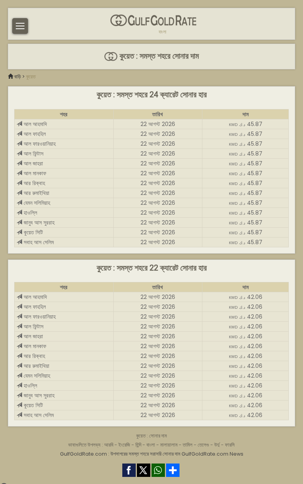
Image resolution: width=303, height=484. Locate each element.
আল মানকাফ (34, 173)
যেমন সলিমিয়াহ (36, 203)
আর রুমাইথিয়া (35, 193)
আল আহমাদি (34, 124)
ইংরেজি (124, 444)
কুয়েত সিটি (32, 232)
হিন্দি (138, 444)
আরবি (108, 444)
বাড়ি (17, 76)
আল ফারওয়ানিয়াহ (39, 144)
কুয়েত (31, 76)
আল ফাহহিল (34, 134)
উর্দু (217, 444)
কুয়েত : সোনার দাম (151, 435)
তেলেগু (203, 444)
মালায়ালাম (169, 444)
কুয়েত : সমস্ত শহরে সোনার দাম (158, 56)
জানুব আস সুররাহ (38, 222)
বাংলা (162, 32)
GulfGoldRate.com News (212, 454)
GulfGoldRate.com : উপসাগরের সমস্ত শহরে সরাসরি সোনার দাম (120, 454)
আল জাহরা (32, 163)
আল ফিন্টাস (32, 154)
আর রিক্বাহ (33, 183)
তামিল (188, 444)
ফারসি (230, 444)
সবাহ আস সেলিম (38, 242)
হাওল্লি (29, 213)
